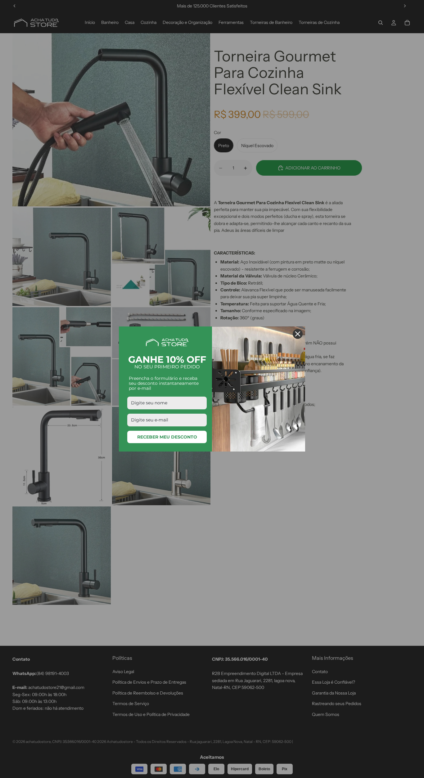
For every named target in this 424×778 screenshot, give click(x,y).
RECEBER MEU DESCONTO (167, 437)
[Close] (297, 333)
